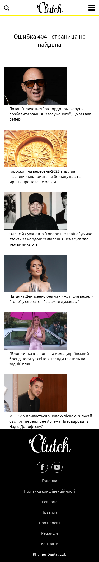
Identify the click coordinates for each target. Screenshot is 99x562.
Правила (49, 512)
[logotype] (50, 7)
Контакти (49, 543)
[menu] (91, 8)
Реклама (50, 501)
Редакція (49, 533)
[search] (6, 8)
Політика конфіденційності (49, 491)
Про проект (49, 522)
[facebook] (42, 467)
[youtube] (57, 467)
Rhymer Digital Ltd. (49, 554)
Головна (49, 480)
